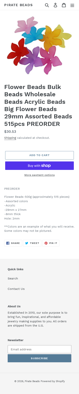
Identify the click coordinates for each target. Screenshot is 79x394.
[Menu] (72, 5)
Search (13, 278)
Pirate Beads (18, 5)
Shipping (10, 138)
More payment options (39, 174)
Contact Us (16, 289)
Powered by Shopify (53, 381)
